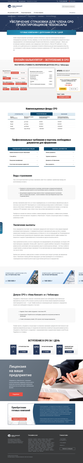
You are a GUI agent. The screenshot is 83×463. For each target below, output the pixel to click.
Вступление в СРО (22, 16)
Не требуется (19, 83)
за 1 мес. (23, 89)
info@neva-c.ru (62, 445)
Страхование (41, 16)
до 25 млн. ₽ (6, 83)
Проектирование (32, 16)
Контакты (72, 12)
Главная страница (12, 16)
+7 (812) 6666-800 (63, 442)
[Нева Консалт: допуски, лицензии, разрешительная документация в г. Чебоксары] (16, 6)
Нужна (5, 89)
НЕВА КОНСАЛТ (11, 455)
